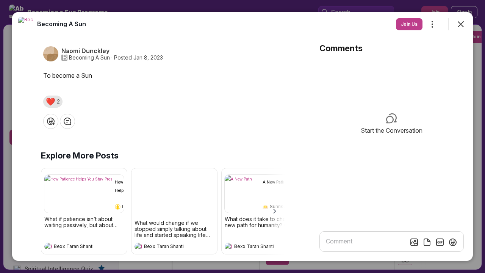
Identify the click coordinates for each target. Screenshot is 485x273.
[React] (51, 121)
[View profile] (48, 246)
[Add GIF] (440, 242)
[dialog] (242, 136)
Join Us (409, 24)
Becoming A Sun (89, 58)
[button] (53, 102)
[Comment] (67, 121)
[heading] (76, 247)
